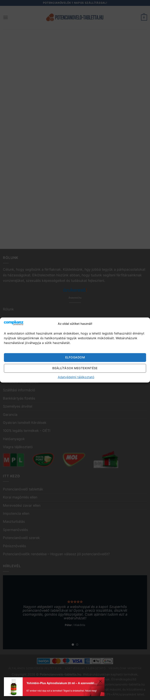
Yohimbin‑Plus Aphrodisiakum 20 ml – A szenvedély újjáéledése (62, 683)
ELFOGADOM (75, 357)
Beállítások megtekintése (75, 368)
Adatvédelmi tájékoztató (76, 377)
